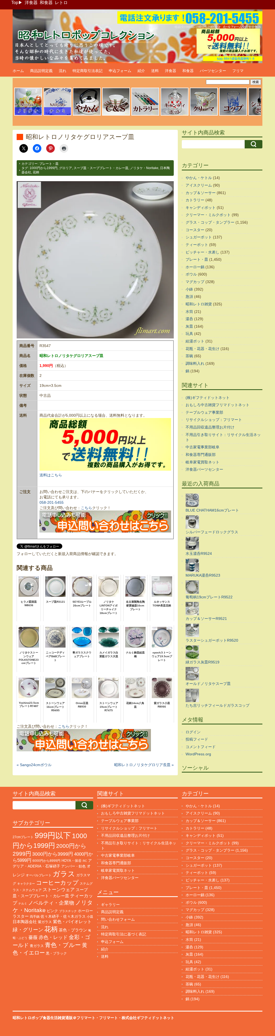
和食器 (46, 2)
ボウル (191, 274)
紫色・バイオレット (72, 921)
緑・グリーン (28, 930)
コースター (195, 230)
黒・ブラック (56, 953)
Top (14, 2)
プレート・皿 (49, 163)
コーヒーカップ (57, 882)
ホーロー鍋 (195, 267)
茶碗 (189, 356)
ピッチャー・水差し (202, 252)
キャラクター (26, 883)
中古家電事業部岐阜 (202, 447)
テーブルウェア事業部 (204, 412)
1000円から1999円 (43, 168)
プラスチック (68, 911)
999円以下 (53, 835)
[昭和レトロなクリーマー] (204, 114)
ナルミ (22, 903)
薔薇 (33, 937)
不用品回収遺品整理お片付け (210, 427)
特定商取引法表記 (88, 71)
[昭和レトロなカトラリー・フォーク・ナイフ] (145, 114)
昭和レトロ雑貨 (199, 304)
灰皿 (189, 326)
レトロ (61, 2)
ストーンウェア (59, 889)
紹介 (141, 71)
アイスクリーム (199, 185)
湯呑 (189, 319)
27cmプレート (23, 837)
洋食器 (31, 2)
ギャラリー (110, 904)
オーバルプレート (39, 875)
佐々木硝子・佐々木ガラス (63, 916)
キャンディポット (201, 207)
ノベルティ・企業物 (51, 903)
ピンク (52, 911)
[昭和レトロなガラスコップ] (233, 114)
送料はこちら (50, 475)
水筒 (189, 311)
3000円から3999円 (52, 854)
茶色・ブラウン (73, 930)
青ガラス (37, 946)
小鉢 (189, 289)
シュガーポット (199, 237)
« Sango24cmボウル (34, 765)
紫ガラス (45, 922)
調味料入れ (195, 363)
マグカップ (195, 282)
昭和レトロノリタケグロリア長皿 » (144, 765)
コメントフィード (201, 747)
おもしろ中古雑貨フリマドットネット (217, 405)
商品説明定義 (41, 71)
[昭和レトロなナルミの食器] (57, 114)
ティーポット (197, 244)
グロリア (65, 168)
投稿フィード (197, 739)
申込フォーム (120, 71)
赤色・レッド (53, 937)
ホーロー (85, 911)
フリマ (238, 71)
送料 (155, 71)
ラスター (21, 916)
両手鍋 (34, 917)
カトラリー (195, 200)
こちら (86, 508)
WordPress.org (198, 754)
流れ (62, 71)
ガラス (64, 874)
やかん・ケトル (199, 178)
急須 (189, 296)
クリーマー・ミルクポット (208, 215)
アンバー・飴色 (73, 866)
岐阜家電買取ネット (202, 462)
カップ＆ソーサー (201, 193)
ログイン (193, 732)
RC (85, 860)
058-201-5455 (51, 502)
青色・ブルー (63, 945)
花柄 (36, 172)
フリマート (108, 1018)
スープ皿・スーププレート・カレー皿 (101, 168)
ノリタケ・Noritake (144, 168)
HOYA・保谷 (71, 861)
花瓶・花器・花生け (202, 348)
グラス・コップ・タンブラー (210, 222)
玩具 (189, 333)
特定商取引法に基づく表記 (123, 934)
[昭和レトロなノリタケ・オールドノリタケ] (28, 114)
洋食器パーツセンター (204, 469)
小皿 (90, 917)
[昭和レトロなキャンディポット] (174, 114)
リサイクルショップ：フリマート (214, 419)
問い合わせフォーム (118, 919)
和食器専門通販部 (201, 454)
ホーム (18, 71)
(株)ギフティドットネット (208, 397)
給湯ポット (195, 341)
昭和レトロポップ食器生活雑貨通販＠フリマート (54, 1018)
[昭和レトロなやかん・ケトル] (87, 114)
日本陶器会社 (25, 921)
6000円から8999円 (46, 861)
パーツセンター (213, 71)
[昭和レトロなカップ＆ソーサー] (116, 114)
